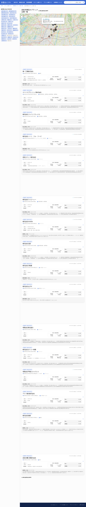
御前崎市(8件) (15, 30)
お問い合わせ (82, 504)
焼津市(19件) (9, 25)
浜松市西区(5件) (12, 14)
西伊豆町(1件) (4, 37)
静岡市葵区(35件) (5, 11)
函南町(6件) (10, 37)
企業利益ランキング (58, 2)
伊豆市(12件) (9, 30)
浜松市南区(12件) (5, 16)
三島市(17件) (15, 19)
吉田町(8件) (14, 38)
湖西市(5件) (4, 30)
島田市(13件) (4, 23)
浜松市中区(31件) (13, 12)
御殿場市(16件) (10, 26)
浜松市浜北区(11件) (5, 18)
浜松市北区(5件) (12, 16)
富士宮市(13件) (4, 21)
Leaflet (74, 45)
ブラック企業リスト (48, 2)
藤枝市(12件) (4, 26)
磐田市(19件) (4, 25)
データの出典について (64, 504)
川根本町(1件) (4, 40)
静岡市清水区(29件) (5, 12)
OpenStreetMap (79, 45)
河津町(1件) (4, 35)
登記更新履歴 (29, 2)
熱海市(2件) (9, 19)
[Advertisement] (53, 56)
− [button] (21, 17)
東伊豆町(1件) (10, 33)
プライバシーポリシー (74, 504)
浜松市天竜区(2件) (13, 18)
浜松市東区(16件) (5, 14)
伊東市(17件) (10, 21)
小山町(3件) (9, 38)
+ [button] (21, 15)
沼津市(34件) (4, 19)
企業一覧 (15, 2)
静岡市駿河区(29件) (12, 11)
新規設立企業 (22, 2)
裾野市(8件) (15, 28)
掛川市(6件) (15, 25)
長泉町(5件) (4, 38)
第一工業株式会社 (46, 19)
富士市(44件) (9, 23)
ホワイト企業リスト (38, 2)
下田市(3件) (9, 28)
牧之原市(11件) (4, 33)
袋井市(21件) (4, 28)
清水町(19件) (15, 37)
